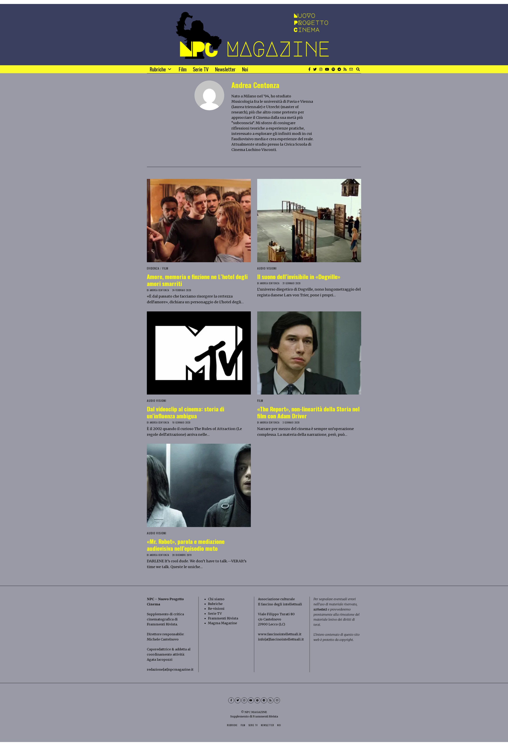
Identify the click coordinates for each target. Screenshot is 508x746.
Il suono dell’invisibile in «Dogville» (298, 276)
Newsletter (225, 69)
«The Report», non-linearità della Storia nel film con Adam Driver (308, 412)
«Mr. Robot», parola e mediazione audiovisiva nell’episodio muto (186, 544)
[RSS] (345, 69)
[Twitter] (315, 69)
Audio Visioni (267, 268)
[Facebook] (309, 69)
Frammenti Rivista (162, 624)
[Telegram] (339, 69)
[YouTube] (327, 69)
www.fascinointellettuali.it (279, 634)
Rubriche (158, 69)
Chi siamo (216, 599)
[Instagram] (320, 69)
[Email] (351, 69)
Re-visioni (216, 609)
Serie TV (201, 69)
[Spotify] (333, 69)
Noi (245, 69)
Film (183, 69)
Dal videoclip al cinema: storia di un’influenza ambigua (185, 412)
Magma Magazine (222, 623)
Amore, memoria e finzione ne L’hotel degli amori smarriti (197, 280)
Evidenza (153, 268)
